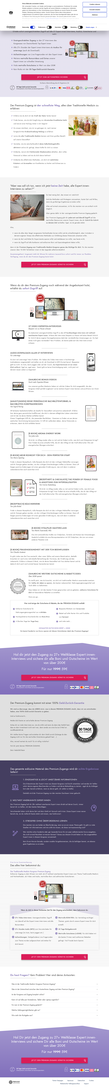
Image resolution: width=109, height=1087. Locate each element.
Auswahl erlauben (94, 9)
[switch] (49, 27)
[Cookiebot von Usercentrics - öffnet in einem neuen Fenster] (11, 27)
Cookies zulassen (95, 4)
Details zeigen (90, 27)
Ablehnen (95, 15)
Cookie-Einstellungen (52, 18)
